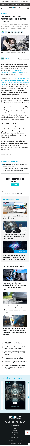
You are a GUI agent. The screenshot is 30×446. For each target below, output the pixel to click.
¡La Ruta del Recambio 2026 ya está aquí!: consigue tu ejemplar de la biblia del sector (14, 236)
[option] (15, 395)
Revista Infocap (5, 4)
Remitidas (17, 1)
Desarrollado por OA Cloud (15, 443)
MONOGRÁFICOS (6, 378)
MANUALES (18, 378)
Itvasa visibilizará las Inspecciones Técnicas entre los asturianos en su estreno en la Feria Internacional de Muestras (14, 331)
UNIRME (15, 185)
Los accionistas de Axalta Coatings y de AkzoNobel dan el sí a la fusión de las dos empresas (14, 347)
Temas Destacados (5, 1)
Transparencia (15, 434)
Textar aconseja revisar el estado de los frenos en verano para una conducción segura (14, 362)
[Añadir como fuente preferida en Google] (27, 432)
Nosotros (15, 430)
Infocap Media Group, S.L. (17, 441)
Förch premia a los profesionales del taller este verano (15, 217)
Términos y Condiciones (15, 435)
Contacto (15, 428)
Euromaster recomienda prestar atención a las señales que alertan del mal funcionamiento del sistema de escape (14, 309)
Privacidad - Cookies (15, 437)
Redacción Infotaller (7, 58)
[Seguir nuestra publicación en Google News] (2, 32)
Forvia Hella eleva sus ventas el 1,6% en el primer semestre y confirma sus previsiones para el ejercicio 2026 (14, 367)
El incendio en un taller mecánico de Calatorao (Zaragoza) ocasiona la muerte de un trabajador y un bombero (14, 352)
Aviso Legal (15, 432)
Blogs (24, 1)
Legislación (12, 1)
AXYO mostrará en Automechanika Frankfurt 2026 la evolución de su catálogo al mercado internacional (14, 257)
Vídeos (21, 1)
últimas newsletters (16, 4)
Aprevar (9, 154)
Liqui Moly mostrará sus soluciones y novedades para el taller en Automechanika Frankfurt (14, 357)
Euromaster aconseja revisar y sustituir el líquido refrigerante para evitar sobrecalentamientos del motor (14, 286)
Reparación (4, 13)
